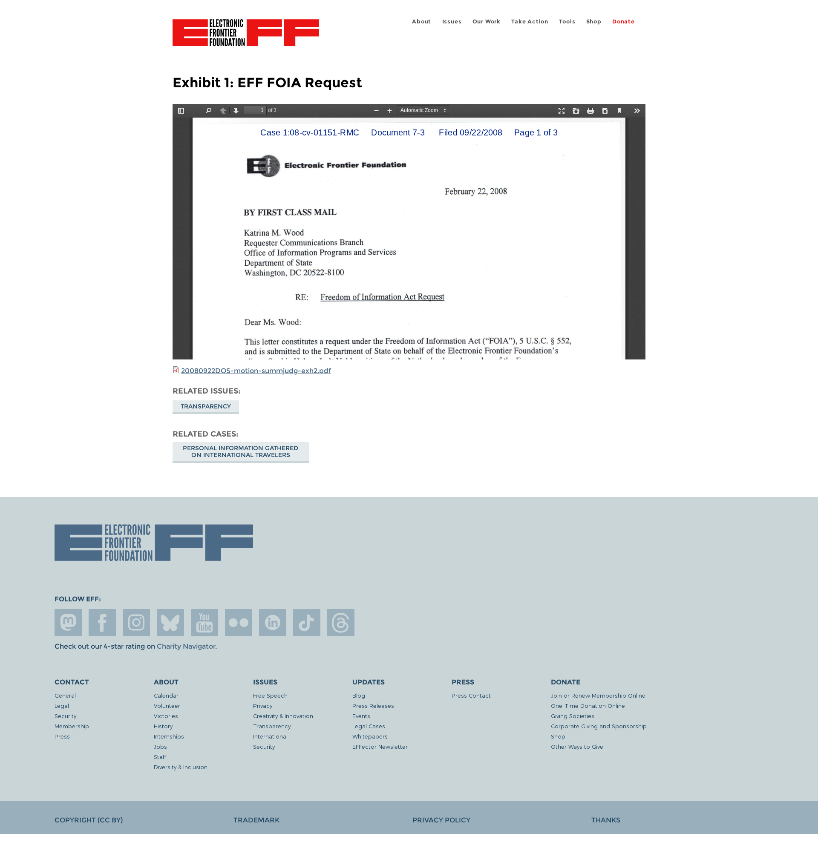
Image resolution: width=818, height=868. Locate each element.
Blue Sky (170, 622)
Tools (567, 21)
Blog (358, 695)
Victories (166, 716)
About (421, 21)
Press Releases (373, 705)
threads (340, 622)
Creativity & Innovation (283, 716)
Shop (594, 21)
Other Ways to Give (577, 746)
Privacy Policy (441, 820)
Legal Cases (368, 726)
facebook (102, 622)
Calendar (166, 695)
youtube (204, 622)
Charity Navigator (186, 646)
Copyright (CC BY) (89, 820)
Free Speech (270, 695)
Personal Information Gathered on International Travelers (240, 451)
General (65, 695)
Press (62, 736)
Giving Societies (572, 716)
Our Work (486, 21)
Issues (452, 21)
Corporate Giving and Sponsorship (599, 726)
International (270, 736)
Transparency (206, 406)
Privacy (262, 705)
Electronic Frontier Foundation (246, 37)
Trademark (256, 820)
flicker (238, 622)
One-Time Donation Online (588, 705)
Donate (623, 21)
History (163, 726)
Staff (160, 756)
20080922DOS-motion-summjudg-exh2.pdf (256, 371)
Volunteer (167, 705)
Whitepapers (370, 736)
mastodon (68, 622)
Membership (72, 726)
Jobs (160, 746)
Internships (169, 736)
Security (65, 716)
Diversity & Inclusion (180, 767)
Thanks (605, 820)
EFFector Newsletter (380, 746)
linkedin (272, 622)
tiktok (306, 622)
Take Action (529, 21)
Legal (62, 705)
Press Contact (471, 695)
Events (361, 716)
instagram (136, 622)
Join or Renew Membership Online (598, 695)
